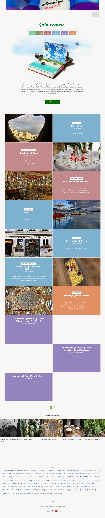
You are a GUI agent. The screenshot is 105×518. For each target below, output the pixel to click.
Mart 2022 (44, 480)
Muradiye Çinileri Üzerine (76, 296)
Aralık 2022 (59, 477)
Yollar (32, 33)
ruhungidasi (24, 323)
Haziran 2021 (26, 483)
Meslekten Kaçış (28, 209)
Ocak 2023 (50, 477)
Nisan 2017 (33, 490)
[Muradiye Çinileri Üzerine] (28, 300)
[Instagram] (52, 511)
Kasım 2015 (31, 493)
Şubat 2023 (42, 477)
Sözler (40, 33)
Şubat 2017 (49, 490)
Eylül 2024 (96, 470)
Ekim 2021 (87, 480)
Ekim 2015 (40, 493)
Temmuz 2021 (16, 483)
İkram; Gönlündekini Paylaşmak (72, 439)
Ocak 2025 (61, 470)
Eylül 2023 (75, 473)
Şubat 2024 (32, 473)
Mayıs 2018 (49, 486)
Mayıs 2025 (27, 470)
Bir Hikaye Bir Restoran (76, 178)
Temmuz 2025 (7, 470)
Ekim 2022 (76, 477)
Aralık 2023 (49, 473)
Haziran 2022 (17, 480)
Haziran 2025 (17, 470)
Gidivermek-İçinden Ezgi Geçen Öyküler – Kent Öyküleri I (76, 348)
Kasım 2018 (14, 486)
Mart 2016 (91, 490)
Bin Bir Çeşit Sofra (28, 153)
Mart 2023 (34, 477)
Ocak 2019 (6, 486)
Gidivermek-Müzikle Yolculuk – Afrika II (28, 377)
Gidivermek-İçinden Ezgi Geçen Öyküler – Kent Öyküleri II (28, 320)
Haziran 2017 (24, 490)
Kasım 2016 (66, 490)
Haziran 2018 (39, 486)
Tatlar (48, 33)
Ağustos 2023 (84, 473)
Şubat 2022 (52, 480)
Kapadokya (76, 126)
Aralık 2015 (23, 493)
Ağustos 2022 (93, 477)
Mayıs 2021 (36, 483)
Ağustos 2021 (6, 483)
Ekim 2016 (74, 490)
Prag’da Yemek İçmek (76, 241)
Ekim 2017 (15, 490)
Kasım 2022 (68, 477)
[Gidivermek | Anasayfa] (53, 25)
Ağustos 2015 (56, 493)
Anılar (73, 33)
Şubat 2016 (6, 493)
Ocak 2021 (71, 483)
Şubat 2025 (52, 470)
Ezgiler (64, 33)
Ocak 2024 (41, 473)
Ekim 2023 (67, 473)
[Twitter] (48, 511)
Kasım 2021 (79, 480)
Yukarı (52, 501)
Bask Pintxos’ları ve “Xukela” (76, 182)
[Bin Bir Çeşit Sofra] (76, 156)
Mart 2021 (54, 483)
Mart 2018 (66, 486)
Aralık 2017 (91, 486)
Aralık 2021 (70, 480)
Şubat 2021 (63, 483)
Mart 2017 (41, 490)
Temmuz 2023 (94, 473)
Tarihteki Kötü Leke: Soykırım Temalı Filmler (10, 441)
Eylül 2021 (96, 480)
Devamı (52, 102)
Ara (96, 14)
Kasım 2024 (78, 470)
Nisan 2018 (57, 486)
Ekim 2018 (22, 486)
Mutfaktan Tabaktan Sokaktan (28, 150)
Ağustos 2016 (82, 490)
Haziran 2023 (7, 477)
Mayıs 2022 (27, 480)
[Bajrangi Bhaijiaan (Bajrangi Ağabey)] (76, 272)
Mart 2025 (44, 470)
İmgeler (56, 33)
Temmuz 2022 (7, 480)
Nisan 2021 (45, 483)
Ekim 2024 (88, 470)
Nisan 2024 (15, 473)
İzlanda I (28, 212)
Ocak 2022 (61, 480)
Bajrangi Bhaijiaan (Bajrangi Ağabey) (28, 268)
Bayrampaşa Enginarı (27, 439)
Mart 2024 (24, 473)
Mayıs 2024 (6, 473)
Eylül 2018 (30, 486)
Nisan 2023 (25, 477)
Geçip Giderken (76, 123)
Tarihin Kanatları (76, 292)
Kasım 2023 (58, 473)
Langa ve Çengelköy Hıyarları (92, 439)
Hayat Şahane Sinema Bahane (28, 263)
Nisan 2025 (35, 470)
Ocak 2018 (83, 486)
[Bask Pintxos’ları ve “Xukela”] (28, 185)
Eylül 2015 (48, 493)
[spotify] (60, 511)
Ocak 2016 (14, 493)
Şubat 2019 (90, 483)
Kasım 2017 (6, 490)
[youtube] (56, 511)
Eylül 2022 (85, 477)
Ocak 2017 (57, 490)
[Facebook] (45, 511)
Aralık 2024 (70, 470)
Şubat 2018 (74, 486)
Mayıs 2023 (16, 477)
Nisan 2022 (35, 480)
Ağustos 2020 (80, 483)
